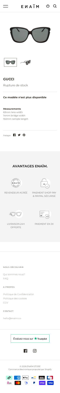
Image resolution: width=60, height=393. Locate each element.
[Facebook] (25, 351)
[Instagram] (34, 351)
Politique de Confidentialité (18, 294)
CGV (5, 302)
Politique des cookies (15, 298)
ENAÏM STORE (33, 366)
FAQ (5, 278)
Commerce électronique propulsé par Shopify (30, 369)
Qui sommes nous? (14, 274)
